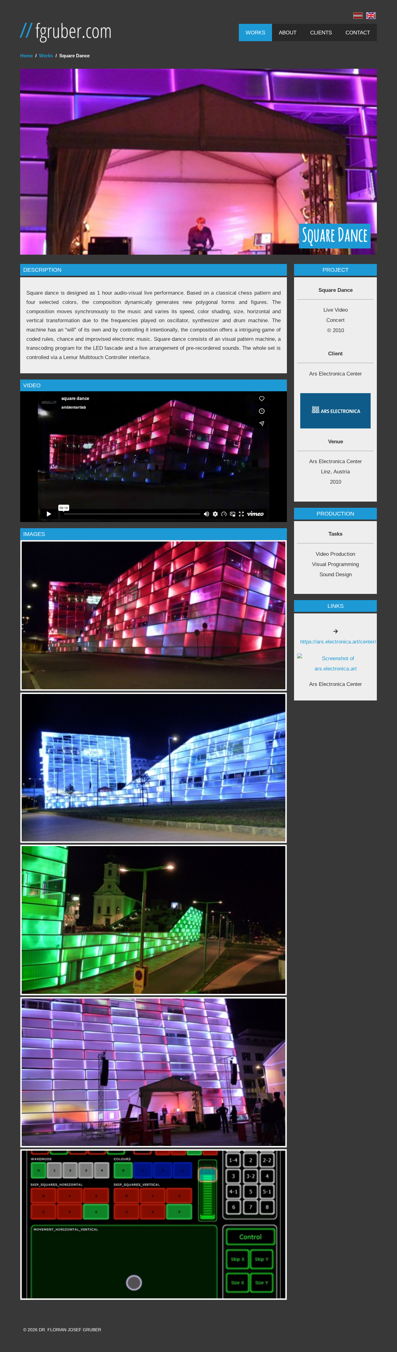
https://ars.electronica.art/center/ (338, 641)
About (288, 32)
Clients (321, 32)
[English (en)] (371, 17)
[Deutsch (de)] (358, 17)
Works (255, 32)
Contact (358, 32)
